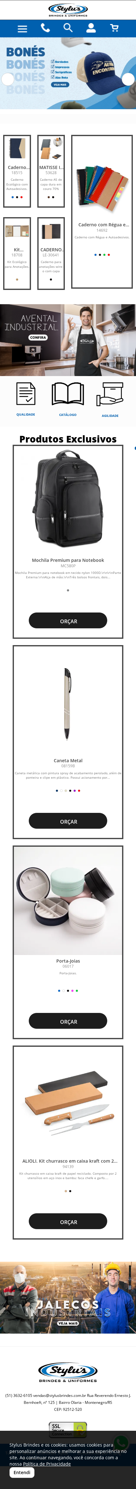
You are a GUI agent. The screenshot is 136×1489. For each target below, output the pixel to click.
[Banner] (68, 1298)
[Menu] (22, 29)
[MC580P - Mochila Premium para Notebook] (68, 500)
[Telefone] (45, 28)
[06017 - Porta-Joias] (68, 901)
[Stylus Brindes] (68, 10)
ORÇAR (68, 621)
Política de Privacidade (47, 1464)
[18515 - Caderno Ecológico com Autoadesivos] (17, 148)
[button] (7, 79)
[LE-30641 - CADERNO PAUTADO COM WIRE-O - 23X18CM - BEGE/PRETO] (51, 231)
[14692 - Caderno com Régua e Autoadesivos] (102, 189)
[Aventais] (68, 340)
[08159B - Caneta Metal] (68, 700)
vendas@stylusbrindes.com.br (59, 1395)
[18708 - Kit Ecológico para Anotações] (17, 231)
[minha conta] (91, 28)
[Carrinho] (114, 28)
